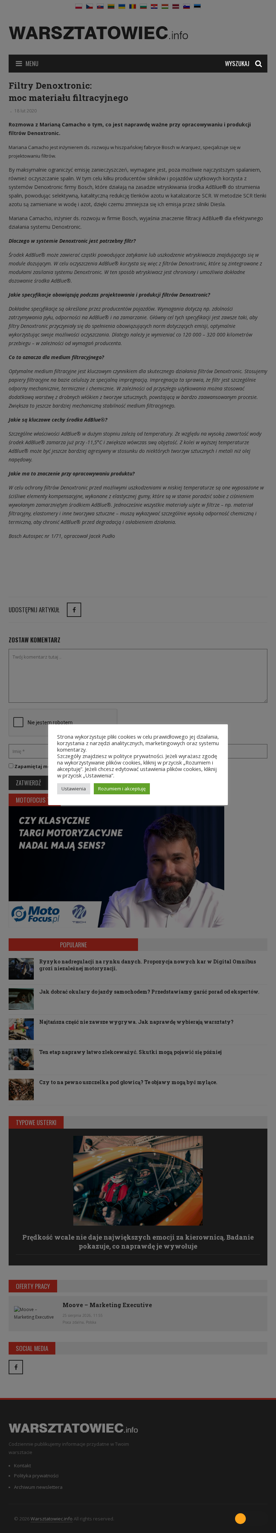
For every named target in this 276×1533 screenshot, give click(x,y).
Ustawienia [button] (73, 788)
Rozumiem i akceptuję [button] (122, 788)
